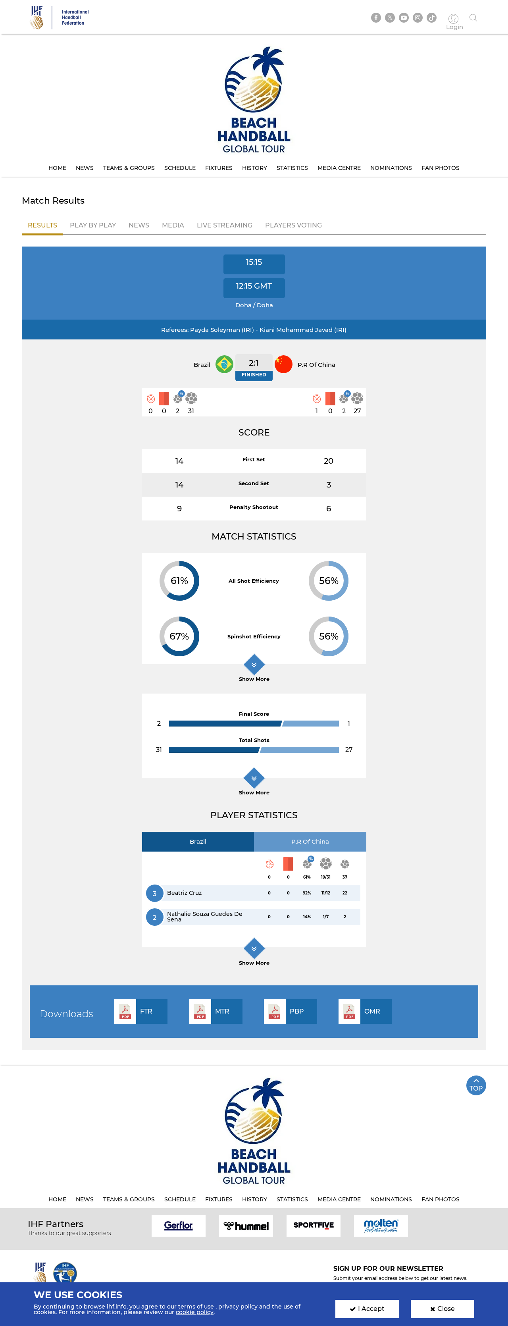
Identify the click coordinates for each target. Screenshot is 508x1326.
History (254, 168)
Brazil (198, 841)
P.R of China (310, 841)
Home (57, 168)
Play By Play (93, 225)
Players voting (293, 225)
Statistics (292, 168)
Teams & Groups (129, 168)
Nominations (391, 168)
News (85, 168)
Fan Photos (440, 168)
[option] (178, 1225)
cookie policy (195, 1312)
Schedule (180, 168)
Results (42, 225)
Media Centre (339, 168)
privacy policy (238, 1306)
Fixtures (219, 168)
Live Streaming (224, 225)
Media (173, 225)
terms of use (196, 1306)
